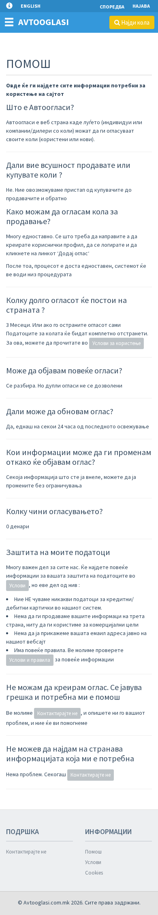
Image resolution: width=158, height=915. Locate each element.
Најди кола (134, 22)
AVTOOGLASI (43, 22)
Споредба (112, 7)
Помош (93, 851)
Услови (17, 585)
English (31, 6)
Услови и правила (29, 660)
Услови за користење (116, 343)
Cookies (94, 872)
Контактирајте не (57, 713)
